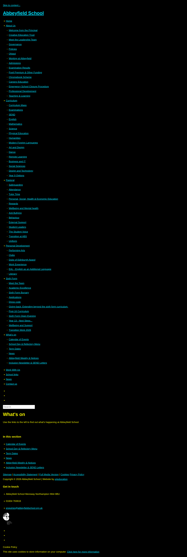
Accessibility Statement (25, 474)
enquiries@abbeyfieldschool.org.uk (24, 508)
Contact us (11, 384)
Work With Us (13, 370)
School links (12, 374)
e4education (61, 479)
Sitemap (7, 474)
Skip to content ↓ (11, 5)
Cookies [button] (65, 474)
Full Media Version (49, 474)
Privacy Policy (77, 474)
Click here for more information (83, 551)
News (9, 379)
